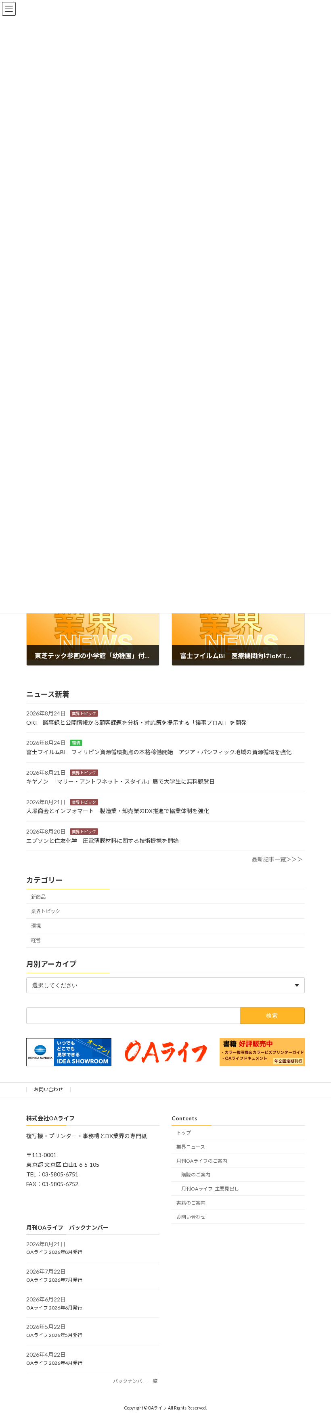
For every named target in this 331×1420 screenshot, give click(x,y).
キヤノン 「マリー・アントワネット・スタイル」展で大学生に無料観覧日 (120, 781)
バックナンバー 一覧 (135, 1381)
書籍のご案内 (190, 1202)
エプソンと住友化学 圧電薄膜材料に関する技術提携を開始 (102, 840)
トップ (183, 1133)
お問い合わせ (48, 1089)
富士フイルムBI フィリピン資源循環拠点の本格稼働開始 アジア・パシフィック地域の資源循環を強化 (158, 752)
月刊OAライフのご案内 (201, 1160)
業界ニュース (190, 1146)
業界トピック (84, 713)
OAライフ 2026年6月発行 (54, 1307)
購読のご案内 (195, 1175)
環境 (76, 742)
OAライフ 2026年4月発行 (54, 1363)
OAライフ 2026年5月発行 (54, 1335)
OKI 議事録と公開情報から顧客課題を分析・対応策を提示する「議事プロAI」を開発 (136, 722)
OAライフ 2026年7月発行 (54, 1280)
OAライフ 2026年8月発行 (54, 1252)
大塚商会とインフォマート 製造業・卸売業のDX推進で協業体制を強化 (117, 810)
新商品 (38, 897)
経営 (36, 940)
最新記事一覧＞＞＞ (277, 859)
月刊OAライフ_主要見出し (210, 1189)
